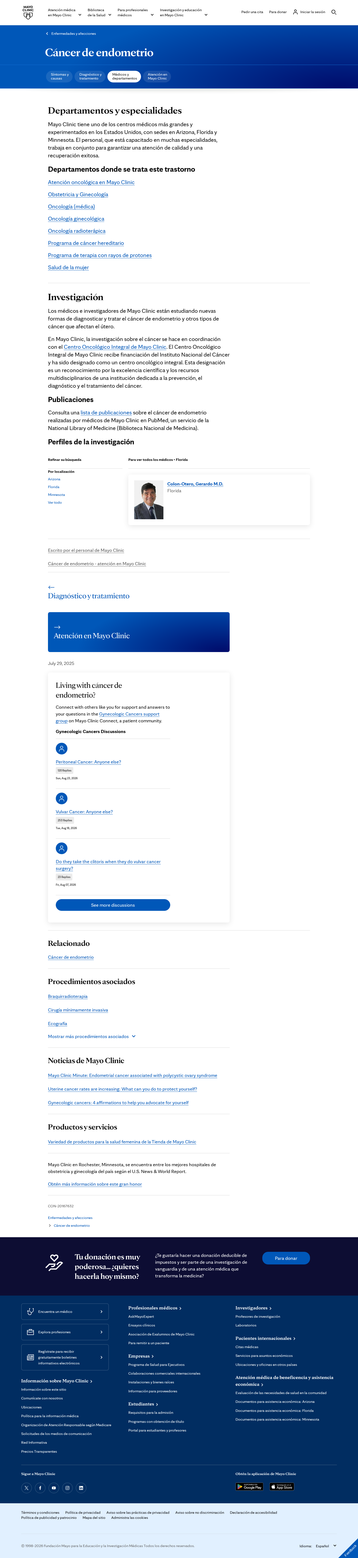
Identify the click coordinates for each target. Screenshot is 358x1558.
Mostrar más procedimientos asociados (88, 1036)
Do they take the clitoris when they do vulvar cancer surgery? (108, 865)
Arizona (54, 479)
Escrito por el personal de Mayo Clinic (86, 550)
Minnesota (56, 494)
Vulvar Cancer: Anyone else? (84, 812)
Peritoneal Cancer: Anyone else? (88, 762)
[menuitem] (59, 76)
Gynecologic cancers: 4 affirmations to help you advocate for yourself (118, 1102)
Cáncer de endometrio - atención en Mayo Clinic (97, 563)
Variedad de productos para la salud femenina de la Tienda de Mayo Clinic (122, 1142)
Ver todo (55, 502)
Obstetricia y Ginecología (78, 194)
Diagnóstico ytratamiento (90, 76)
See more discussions (113, 905)
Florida (53, 486)
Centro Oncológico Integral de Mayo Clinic (115, 346)
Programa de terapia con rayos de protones (100, 255)
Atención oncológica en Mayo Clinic (91, 182)
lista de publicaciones (106, 412)
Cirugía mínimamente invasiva (78, 1010)
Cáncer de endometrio (99, 52)
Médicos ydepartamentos (124, 76)
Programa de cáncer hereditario (86, 242)
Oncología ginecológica (76, 218)
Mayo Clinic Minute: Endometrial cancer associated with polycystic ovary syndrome (132, 1075)
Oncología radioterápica (76, 230)
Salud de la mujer (68, 267)
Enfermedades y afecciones (73, 33)
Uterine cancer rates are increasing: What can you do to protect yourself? (122, 1089)
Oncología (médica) (71, 206)
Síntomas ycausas (60, 76)
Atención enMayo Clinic (157, 76)
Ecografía (57, 1023)
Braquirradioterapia (68, 996)
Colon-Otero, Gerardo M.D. (195, 484)
